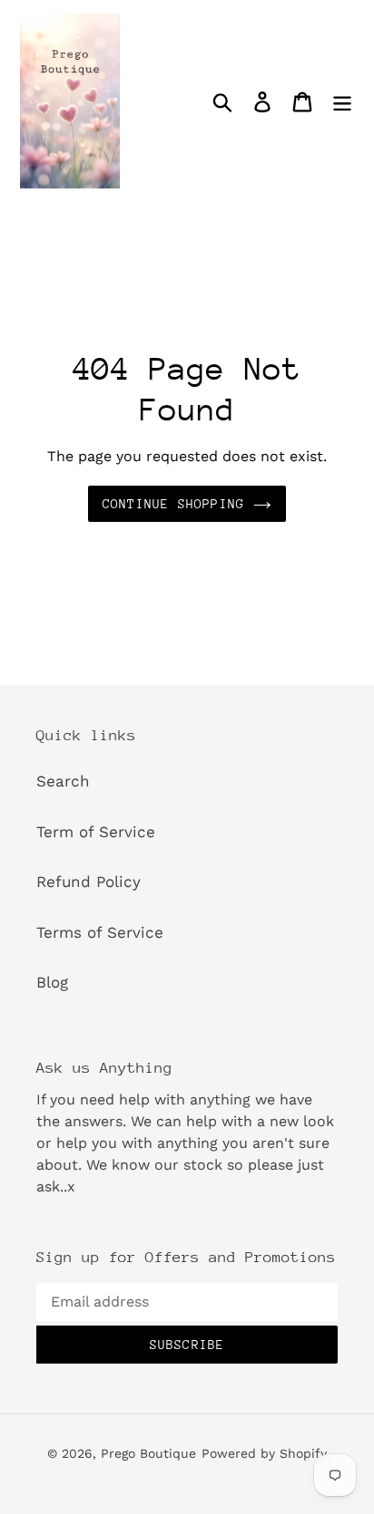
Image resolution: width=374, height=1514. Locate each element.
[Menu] (342, 101)
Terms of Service (99, 932)
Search (63, 781)
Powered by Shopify (264, 1453)
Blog (52, 982)
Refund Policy (88, 882)
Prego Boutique (148, 1453)
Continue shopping (173, 504)
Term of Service (95, 832)
